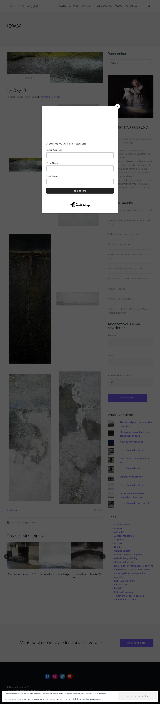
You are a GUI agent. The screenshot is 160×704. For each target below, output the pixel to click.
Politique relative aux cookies (87, 699)
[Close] (117, 106)
